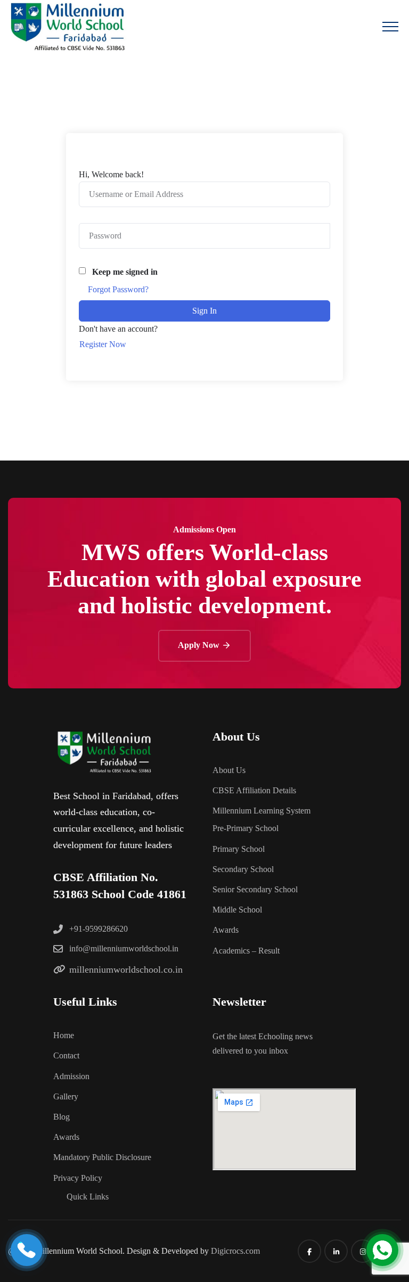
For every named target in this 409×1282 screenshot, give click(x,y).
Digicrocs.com (235, 1250)
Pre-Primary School (245, 828)
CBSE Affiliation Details (254, 790)
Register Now (102, 344)
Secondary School (243, 869)
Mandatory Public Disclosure (102, 1157)
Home (63, 1035)
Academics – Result (246, 950)
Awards (225, 929)
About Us (229, 770)
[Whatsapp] (382, 1250)
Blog (61, 1116)
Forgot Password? (118, 289)
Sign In (204, 310)
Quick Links (88, 1196)
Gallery (65, 1096)
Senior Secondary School (255, 889)
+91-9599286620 (98, 928)
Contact (66, 1055)
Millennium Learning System (261, 810)
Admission (71, 1076)
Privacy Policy (77, 1177)
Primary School (238, 848)
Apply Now (200, 645)
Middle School (237, 909)
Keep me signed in (125, 271)
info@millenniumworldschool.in (123, 948)
